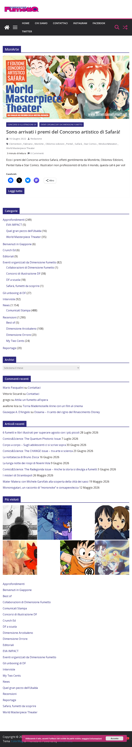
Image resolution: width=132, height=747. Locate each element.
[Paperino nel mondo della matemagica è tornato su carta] (54, 522)
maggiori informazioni (92, 738)
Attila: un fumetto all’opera (31, 400)
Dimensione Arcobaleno (21, 328)
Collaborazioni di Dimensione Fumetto (30, 267)
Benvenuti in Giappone (17, 244)
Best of (10, 322)
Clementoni (15, 143)
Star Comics (90, 143)
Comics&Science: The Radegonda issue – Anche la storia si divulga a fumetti (50, 469)
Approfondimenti (14, 220)
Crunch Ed (9, 250)
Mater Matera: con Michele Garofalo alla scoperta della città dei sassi (45, 481)
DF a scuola (13, 280)
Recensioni (9, 317)
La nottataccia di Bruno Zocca (21, 457)
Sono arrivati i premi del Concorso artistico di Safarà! (63, 132)
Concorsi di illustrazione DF (22, 124)
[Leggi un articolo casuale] (125, 27)
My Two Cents (15, 341)
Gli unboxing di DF (14, 293)
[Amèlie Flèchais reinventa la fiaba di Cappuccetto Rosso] (20, 557)
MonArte (39, 143)
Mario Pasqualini (13, 387)
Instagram (80, 23)
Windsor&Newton (107, 143)
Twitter (27, 31)
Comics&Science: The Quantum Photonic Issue (32, 439)
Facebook (99, 23)
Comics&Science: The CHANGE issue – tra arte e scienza (38, 451)
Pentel (69, 143)
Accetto (114, 738)
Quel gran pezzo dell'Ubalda (23, 231)
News (6, 305)
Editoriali (8, 256)
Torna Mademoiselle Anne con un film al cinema (53, 406)
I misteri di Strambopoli (17, 475)
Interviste (9, 299)
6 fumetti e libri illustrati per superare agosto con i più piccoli (41, 432)
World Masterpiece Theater (20, 148)
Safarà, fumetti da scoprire (23, 286)
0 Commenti (37, 153)
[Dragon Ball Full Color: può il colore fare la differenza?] (77, 557)
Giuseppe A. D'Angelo (16, 412)
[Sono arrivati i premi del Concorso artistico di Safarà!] (66, 87)
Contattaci (60, 23)
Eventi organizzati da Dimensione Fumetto (61, 124)
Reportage (9, 348)
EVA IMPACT (14, 225)
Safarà (78, 143)
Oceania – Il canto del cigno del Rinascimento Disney (67, 412)
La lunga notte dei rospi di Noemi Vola (26, 463)
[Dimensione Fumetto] (7, 27)
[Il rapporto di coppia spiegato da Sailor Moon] (112, 557)
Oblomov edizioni (55, 143)
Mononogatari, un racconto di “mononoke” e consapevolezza (41, 487)
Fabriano (28, 143)
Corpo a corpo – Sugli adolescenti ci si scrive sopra (34, 445)
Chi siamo (41, 23)
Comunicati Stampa (18, 310)
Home (25, 23)
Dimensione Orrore (18, 335)
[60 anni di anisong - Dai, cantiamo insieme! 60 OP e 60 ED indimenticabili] (112, 522)
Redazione (36, 138)
